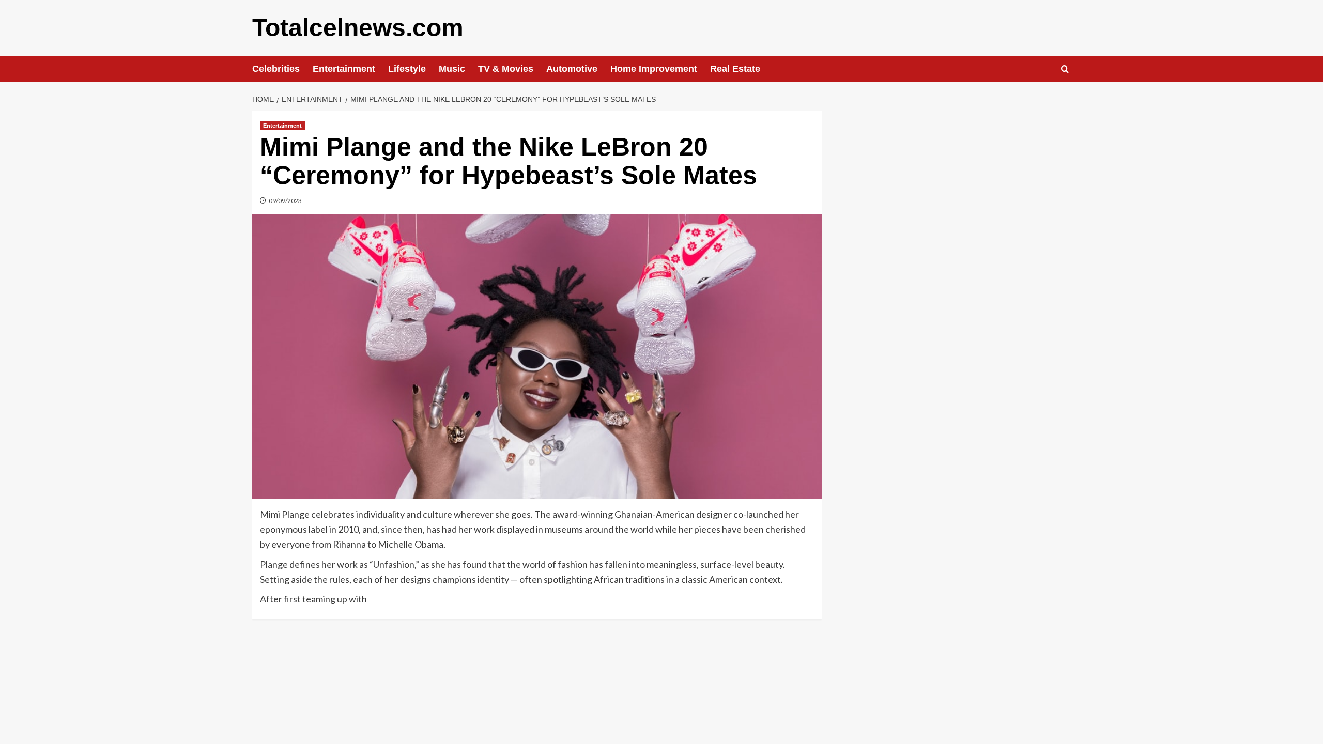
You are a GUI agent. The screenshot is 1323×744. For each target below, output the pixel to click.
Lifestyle (407, 69)
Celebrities (276, 69)
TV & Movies (505, 69)
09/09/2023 (285, 201)
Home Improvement (653, 69)
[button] (1064, 69)
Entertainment (344, 69)
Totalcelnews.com (358, 27)
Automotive (571, 69)
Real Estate (735, 69)
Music (452, 69)
